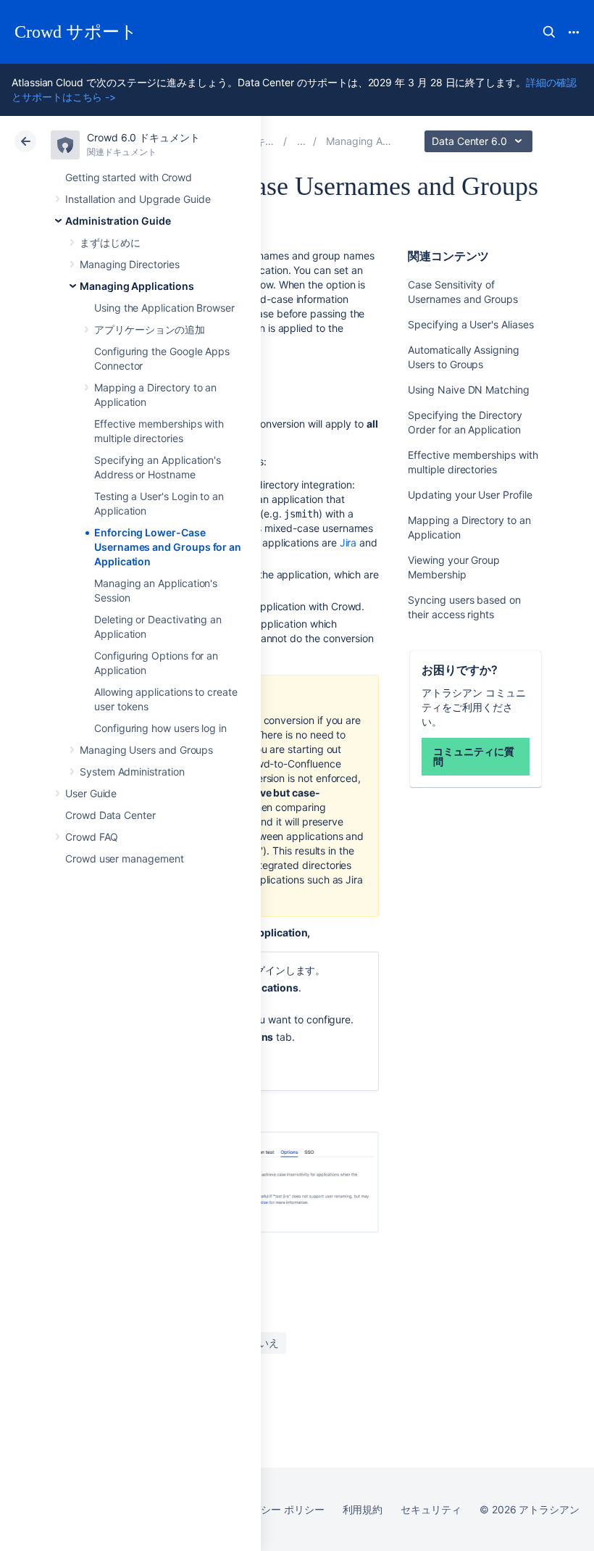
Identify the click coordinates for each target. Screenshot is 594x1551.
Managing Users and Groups (146, 750)
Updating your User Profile (470, 494)
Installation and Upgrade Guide (138, 199)
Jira (348, 542)
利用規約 (363, 1509)
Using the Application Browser (164, 308)
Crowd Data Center (110, 815)
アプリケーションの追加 (149, 329)
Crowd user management (124, 858)
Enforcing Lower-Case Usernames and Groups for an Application (167, 546)
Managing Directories (130, 264)
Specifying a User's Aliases (470, 324)
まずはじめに (110, 242)
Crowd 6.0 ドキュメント (143, 137)
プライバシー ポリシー (272, 1509)
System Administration (132, 771)
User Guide (91, 793)
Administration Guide (118, 221)
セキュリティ (431, 1509)
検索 (549, 31)
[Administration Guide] (301, 141)
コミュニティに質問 (473, 756)
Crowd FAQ (91, 837)
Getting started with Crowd (128, 177)
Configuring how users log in (160, 728)
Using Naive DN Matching (468, 389)
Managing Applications (137, 286)
